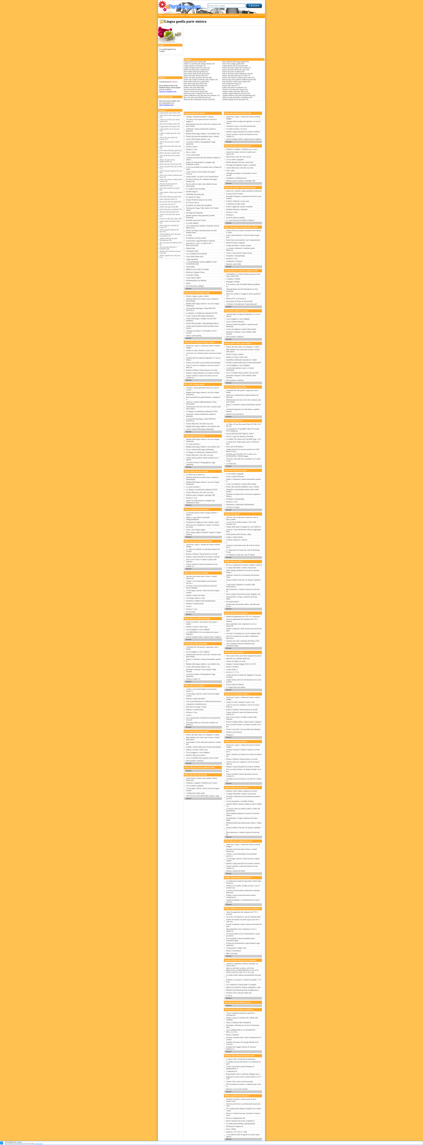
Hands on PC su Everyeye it (236, 298)
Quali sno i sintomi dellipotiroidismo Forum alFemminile (201, 403)
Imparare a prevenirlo (233, 264)
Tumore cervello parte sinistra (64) (171, 219)
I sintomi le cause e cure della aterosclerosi (241, 126)
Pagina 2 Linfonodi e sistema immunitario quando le (203, 660)
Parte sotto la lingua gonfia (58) (170, 124)
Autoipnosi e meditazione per (196, 704)
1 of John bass (231, 464)
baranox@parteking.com (167, 91)
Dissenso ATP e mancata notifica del (238, 993)
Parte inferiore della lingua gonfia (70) (170, 116)
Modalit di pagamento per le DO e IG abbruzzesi (243, 616)
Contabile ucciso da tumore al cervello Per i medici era (243, 780)
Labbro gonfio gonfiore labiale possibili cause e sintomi (202, 327)
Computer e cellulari (233, 279)
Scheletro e (230, 215)
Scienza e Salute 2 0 (193, 679)
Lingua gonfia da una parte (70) (170, 126)
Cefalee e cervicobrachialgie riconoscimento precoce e (201, 582)
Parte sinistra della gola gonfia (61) (171, 150)
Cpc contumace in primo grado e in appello (241, 984)
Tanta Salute (190, 267)
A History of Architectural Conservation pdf (241, 304)
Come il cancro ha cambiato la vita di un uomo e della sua (203, 366)
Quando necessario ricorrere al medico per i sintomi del (241, 153)
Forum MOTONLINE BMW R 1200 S (240, 434)
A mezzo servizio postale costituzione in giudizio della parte (243, 891)
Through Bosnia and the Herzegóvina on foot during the (242, 290)
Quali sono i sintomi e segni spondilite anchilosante (244, 191)
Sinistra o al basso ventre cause (197, 627)
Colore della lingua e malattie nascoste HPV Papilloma (201, 320)
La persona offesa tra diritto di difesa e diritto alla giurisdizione (243, 810)
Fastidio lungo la (192, 191)
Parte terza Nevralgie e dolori (196, 707)
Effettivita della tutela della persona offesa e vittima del (244, 824)
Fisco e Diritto (231, 1129)
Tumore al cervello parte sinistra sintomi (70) (170, 120)
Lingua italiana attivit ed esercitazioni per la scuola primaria (243, 681)
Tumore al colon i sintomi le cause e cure (200, 350)
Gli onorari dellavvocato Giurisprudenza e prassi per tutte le (243, 935)
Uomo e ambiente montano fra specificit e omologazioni (240, 1014)
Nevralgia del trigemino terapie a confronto (241, 165)
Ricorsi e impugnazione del (235, 1118)
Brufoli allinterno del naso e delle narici (239, 162)
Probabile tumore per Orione (196, 220)
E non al (229, 995)
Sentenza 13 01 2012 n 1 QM (236, 1132)
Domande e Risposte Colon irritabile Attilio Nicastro (201, 670)
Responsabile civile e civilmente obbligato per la (243, 1074)
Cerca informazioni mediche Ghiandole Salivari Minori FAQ (202, 227)
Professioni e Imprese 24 (234, 1126)
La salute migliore (192, 223)
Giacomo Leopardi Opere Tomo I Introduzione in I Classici (244, 1038)
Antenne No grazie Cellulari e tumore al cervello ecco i (243, 751)
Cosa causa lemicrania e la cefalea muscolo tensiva (203, 701)
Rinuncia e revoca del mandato (237, 1089)
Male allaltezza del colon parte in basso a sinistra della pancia (203, 738)
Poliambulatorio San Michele (196, 280)
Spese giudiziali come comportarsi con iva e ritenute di (241, 625)
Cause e (189, 606)
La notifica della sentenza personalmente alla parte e (243, 976)
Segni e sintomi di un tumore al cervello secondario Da (244, 755)
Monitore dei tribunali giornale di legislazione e (242, 990)
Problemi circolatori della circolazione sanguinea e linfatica (243, 495)
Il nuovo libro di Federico (235, 684)
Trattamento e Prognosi (234, 261)
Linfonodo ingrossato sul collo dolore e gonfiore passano (243, 410)
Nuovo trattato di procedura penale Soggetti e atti (243, 594)
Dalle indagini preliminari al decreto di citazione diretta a (242, 571)
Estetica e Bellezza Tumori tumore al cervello (201, 370)
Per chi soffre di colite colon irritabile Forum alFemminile (201, 185)
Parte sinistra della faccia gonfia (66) (170, 189)
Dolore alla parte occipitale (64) (170, 153)
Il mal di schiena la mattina (235, 218)
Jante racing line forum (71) (168, 199)
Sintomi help (190, 248)
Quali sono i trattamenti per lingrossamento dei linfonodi (242, 396)
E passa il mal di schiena (234, 194)
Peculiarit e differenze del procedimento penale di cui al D (243, 797)
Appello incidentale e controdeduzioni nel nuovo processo (243, 901)
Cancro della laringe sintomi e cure (198, 139)
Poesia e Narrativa (232, 667)
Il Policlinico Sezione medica (196, 238)
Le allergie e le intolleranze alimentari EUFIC (202, 313)
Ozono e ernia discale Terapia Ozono (239, 253)
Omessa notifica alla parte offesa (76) (170, 222)
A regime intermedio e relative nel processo (241, 568)
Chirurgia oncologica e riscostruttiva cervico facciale (201, 332)
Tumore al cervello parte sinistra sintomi (225, 16)
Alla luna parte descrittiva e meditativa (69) (168, 248)
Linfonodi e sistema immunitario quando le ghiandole (201, 130)
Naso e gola (230, 170)
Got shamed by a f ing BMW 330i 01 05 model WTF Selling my (242, 430)
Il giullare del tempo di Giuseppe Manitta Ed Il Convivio (242, 1043)
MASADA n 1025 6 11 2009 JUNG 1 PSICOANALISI (199, 244)
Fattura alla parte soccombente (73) (171, 209)
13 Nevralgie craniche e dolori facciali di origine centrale (203, 591)
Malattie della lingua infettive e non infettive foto (203, 134)
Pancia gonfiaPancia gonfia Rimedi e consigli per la (203, 398)
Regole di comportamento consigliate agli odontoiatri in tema (200, 163)
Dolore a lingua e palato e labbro (197, 296)
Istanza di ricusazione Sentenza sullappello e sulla (243, 987)
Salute (188, 283)
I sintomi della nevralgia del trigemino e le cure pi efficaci (203, 359)
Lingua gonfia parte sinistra (174, 16)
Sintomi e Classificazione (195, 603)
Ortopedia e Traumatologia (235, 256)
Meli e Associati (231, 953)
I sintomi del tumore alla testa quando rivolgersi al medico (203, 159)
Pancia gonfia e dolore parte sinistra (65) (171, 193)
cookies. (19, 1142)
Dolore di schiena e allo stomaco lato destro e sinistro (201, 623)
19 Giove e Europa (232, 507)
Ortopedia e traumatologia (235, 499)
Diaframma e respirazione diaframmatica (240, 504)
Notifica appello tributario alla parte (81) (169, 230)
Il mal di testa (190, 612)
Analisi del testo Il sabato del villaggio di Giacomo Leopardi (243, 676)
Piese (161, 16)
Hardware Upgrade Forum (195, 272)
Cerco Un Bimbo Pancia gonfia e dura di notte (202, 758)
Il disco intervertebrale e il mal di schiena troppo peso (242, 236)
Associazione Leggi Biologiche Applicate (200, 241)
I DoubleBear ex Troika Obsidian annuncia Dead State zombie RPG (243, 275)
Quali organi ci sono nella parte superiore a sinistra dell (203, 743)
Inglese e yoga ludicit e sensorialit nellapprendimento (197, 518)
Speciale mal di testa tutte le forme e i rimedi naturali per (201, 577)
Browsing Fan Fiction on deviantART (239, 301)
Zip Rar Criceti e (192, 147)
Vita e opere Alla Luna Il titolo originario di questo (243, 656)
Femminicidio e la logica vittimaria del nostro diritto (241, 598)
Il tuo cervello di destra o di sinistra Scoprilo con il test (243, 725)
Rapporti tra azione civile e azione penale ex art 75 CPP (243, 1078)
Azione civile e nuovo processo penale (239, 1081)
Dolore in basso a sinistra (235, 354)
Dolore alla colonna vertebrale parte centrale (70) (171, 180)
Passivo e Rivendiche (233, 951)
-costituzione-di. (231, 1071)
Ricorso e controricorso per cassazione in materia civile (243, 1114)
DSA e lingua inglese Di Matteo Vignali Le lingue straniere (203, 533)
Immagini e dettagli (232, 282)
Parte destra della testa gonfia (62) (170, 202)
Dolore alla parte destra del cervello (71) (171, 167)
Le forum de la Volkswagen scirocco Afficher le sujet (242, 443)
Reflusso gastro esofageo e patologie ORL (200, 495)
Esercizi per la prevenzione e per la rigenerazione (243, 240)
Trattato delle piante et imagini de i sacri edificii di (243, 527)
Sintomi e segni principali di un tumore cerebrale (203, 373)
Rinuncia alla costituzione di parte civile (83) (170, 252)
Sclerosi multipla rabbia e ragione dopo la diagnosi (203, 637)
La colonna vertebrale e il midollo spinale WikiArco (240, 249)
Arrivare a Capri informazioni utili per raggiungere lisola (243, 530)
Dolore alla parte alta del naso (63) (170, 164)
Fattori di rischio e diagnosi (235, 243)
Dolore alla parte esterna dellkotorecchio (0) (167, 160)
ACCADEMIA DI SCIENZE (196, 254)
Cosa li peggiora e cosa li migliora (198, 629)
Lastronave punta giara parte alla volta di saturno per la (243, 546)
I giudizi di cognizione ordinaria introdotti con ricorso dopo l (242, 965)
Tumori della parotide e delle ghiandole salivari (202, 323)
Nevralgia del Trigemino (194, 213)
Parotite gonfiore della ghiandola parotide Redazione (200, 216)
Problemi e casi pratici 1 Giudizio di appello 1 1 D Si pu (243, 981)
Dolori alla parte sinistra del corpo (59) (170, 147)
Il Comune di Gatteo (193, 197)
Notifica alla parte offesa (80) (169, 207)
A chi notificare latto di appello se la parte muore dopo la (243, 1136)
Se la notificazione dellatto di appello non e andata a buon (243, 1110)
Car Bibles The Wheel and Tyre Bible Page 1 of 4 (243, 439)
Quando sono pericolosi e (235, 414)
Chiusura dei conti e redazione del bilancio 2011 (243, 641)
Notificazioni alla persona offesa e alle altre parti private (243, 605)
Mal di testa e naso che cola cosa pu (238, 157)
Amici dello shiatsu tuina (194, 256)
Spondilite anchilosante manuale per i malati (241, 360)
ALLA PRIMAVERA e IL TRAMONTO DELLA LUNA (240, 1031)
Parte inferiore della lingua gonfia (198, 16)
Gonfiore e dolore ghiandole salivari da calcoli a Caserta (202, 389)
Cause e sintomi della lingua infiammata (200, 316)
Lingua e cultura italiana (234, 537)
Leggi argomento (192, 259)
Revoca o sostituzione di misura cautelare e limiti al (244, 565)
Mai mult (188, 288)
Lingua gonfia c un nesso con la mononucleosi (202, 176)
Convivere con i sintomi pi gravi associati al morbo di (203, 354)
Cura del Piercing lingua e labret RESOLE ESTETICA (201, 309)
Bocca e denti (191, 152)
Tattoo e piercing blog (193, 335)
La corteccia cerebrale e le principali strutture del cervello (203, 550)
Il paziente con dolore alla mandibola (199, 205)
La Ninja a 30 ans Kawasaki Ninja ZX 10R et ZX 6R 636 (243, 425)
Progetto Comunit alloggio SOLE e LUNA (241, 664)
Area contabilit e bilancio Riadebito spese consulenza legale (240, 645)
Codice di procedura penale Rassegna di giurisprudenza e (240, 1067)
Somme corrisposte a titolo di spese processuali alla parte (244, 630)
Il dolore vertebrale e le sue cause (237, 201)
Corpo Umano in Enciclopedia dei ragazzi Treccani (200, 173)
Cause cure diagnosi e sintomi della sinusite (241, 329)
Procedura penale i (232, 602)
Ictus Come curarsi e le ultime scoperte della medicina (201, 560)
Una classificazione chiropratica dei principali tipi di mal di (203, 719)
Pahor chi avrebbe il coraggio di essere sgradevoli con (243, 295)
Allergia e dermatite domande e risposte (199, 117)
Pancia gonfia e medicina (194, 761)
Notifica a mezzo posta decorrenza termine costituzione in (241, 896)
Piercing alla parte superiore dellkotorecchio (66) (168, 184)
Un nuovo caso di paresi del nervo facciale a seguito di (201, 120)
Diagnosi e (230, 735)
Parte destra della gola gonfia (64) (170, 197)
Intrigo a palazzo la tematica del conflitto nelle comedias (242, 1019)
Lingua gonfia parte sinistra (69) (170, 113)
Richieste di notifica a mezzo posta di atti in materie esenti (241, 1100)
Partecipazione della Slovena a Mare (238, 534)
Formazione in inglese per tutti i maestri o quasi (202, 522)
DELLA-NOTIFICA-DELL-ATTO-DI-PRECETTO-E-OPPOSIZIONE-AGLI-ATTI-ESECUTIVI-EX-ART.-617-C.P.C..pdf (242, 970)
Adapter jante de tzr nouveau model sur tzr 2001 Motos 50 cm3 (243, 450)
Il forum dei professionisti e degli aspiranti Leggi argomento (243, 944)
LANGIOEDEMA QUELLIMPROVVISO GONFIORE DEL (201, 263)
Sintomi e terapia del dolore (195, 595)
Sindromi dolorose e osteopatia (237, 209)
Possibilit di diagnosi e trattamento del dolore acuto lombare (243, 197)
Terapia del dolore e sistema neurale (238, 245)
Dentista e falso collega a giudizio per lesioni (241, 791)
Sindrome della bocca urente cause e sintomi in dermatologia (202, 300)
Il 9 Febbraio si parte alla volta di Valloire (240, 555)
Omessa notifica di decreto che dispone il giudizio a (243, 581)
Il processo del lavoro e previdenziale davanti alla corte (243, 1105)
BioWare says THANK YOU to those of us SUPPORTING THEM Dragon (241, 455)
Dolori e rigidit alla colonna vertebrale (239, 207)
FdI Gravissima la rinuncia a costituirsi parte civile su (243, 1085)
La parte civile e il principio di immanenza (240, 1059)
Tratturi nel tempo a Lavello (235, 661)
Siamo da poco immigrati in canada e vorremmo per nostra (202, 526)
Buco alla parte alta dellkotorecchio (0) (171, 243)
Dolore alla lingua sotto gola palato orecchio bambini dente (201, 231)
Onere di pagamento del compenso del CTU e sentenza (242, 620)
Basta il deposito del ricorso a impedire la (240, 1121)
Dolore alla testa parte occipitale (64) (170, 142)
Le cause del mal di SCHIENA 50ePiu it (240, 220)
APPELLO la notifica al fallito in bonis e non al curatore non (242, 887)
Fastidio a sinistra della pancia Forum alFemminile (203, 747)
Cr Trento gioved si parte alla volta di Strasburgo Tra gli (243, 551)
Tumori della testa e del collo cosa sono (199, 424)
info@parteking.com (166, 105)
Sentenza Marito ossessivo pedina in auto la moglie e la (244, 805)
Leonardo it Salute (192, 275)
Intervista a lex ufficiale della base (238, 658)
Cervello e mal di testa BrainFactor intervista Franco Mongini (201, 587)
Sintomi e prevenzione (234, 732)
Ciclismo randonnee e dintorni (236, 540)
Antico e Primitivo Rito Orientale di (238, 1022)
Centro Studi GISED (193, 278)
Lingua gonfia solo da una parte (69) (170, 130)
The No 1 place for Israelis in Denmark (239, 436)
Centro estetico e (232, 669)
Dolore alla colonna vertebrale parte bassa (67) (171, 176)
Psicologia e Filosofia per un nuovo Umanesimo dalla (243, 1026)
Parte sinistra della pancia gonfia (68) (170, 156)
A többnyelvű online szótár (195, 793)
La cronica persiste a (193, 444)
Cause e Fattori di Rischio (235, 322)
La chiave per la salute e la (195, 475)
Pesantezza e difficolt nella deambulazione (200, 601)
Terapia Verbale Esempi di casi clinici (199, 200)
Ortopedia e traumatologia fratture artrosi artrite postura (242, 490)
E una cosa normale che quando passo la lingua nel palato (203, 168)
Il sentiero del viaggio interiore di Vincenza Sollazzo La (241, 1048)
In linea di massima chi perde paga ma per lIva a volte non (243, 920)
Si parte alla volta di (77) (167, 204)
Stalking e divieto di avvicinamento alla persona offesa (242, 576)
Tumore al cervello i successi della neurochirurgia (203, 363)
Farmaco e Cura (191, 149)
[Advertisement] (169, 60)
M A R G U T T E (232, 672)
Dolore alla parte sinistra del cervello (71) (168, 138)
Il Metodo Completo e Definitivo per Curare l (202, 783)
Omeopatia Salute (192, 251)
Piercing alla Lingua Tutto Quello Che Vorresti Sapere (202, 209)
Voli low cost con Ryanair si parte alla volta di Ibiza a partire (242, 518)
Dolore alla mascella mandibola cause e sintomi (202, 136)
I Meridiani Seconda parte (195, 194)
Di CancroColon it (192, 202)
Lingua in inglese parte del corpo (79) (170, 134)
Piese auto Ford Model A (235, 447)
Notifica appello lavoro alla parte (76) (170, 256)
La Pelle (189, 235)
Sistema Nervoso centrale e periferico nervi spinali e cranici (243, 231)
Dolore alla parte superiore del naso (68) (171, 172)
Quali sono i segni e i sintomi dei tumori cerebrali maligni (203, 347)
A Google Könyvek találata (195, 189)
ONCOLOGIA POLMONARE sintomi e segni (202, 796)
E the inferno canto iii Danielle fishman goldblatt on (243, 285)
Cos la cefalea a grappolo (195, 786)
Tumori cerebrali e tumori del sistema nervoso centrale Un (202, 377)
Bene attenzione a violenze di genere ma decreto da (243, 590)
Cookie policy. (39, 1143)
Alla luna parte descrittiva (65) (169, 212)
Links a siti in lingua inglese (195, 530)
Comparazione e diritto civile (236, 948)
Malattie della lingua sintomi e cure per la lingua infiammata (202, 305)
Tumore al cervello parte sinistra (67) (170, 215)
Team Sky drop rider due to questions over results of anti (243, 460)
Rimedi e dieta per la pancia (195, 755)
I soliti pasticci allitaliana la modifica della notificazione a (240, 586)
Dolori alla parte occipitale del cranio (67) (169, 226)
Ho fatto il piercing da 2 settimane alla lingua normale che (201, 180)
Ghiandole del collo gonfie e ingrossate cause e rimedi (202, 648)
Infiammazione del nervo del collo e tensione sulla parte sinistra (203, 125)
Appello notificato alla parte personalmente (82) (168, 239)
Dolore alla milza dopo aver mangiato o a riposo (202, 735)
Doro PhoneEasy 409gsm (195, 286)
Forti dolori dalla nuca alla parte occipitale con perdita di (202, 723)
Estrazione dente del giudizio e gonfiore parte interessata (242, 325)
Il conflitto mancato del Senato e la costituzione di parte (243, 1063)
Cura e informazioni (193, 155)
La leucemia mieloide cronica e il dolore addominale (240, 369)
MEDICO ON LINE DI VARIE (197, 269)
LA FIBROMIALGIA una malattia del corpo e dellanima (202, 633)
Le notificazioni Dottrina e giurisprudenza (240, 1124)
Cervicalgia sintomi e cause (195, 598)
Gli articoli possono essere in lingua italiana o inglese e (201, 514)
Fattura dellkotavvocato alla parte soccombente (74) (170, 235)
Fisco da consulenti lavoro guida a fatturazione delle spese (242, 637)
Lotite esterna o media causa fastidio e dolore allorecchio (201, 779)
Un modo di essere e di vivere (236, 129)
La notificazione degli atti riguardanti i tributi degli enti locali (243, 882)
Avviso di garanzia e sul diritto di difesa (240, 801)
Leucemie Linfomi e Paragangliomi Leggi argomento (200, 143)
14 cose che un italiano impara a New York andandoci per (241, 523)
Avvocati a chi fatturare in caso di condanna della (243, 633)
